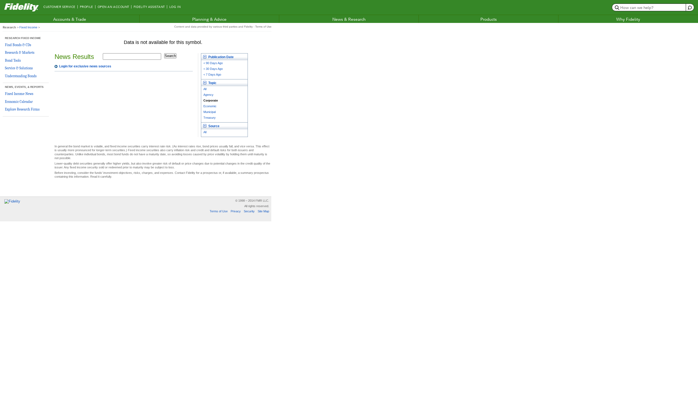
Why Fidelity (628, 19)
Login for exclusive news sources (85, 66)
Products (488, 19)
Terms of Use (219, 211)
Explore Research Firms (22, 109)
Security (249, 211)
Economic (209, 106)
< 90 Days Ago (213, 63)
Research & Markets (19, 52)
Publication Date (220, 57)
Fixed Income (28, 27)
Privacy (236, 211)
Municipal (209, 112)
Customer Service (59, 7)
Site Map (263, 211)
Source (213, 126)
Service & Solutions (19, 68)
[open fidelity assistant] (690, 7)
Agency (208, 94)
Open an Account (113, 7)
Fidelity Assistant (149, 7)
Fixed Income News (19, 94)
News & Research (349, 19)
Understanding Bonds (21, 76)
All (204, 89)
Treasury (209, 117)
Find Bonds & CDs (18, 45)
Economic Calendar (19, 102)
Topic (211, 83)
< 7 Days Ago (212, 74)
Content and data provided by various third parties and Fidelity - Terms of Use (223, 26)
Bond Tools (13, 60)
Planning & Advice (209, 19)
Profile (86, 7)
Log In (174, 7)
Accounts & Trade (69, 19)
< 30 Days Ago (213, 68)
